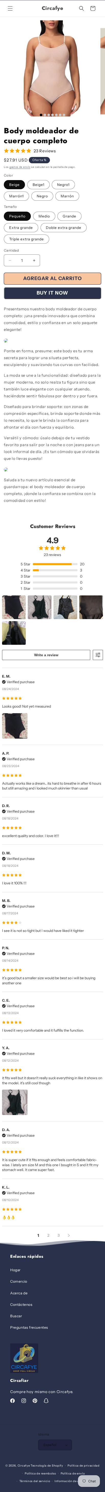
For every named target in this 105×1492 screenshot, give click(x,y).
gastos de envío (20, 167)
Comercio (18, 1281)
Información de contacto (72, 1481)
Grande (69, 216)
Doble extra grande (63, 227)
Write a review (46, 655)
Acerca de (19, 1293)
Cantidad (11, 250)
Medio (44, 216)
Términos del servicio (34, 1481)
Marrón (67, 196)
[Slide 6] (60, 115)
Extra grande (21, 227)
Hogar (15, 1270)
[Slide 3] (48, 115)
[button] (10, 8)
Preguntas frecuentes (29, 1327)
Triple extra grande (26, 239)
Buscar (16, 1316)
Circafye (24, 1465)
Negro (42, 196)
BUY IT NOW (52, 293)
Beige (14, 184)
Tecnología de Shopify (47, 1465)
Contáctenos (21, 1304)
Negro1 (63, 184)
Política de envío (73, 1473)
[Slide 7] (64, 115)
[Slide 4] (52, 115)
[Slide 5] (56, 115)
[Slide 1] (41, 115)
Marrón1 (16, 196)
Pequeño (17, 216)
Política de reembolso (40, 1473)
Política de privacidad (83, 1465)
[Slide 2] (45, 115)
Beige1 (38, 184)
